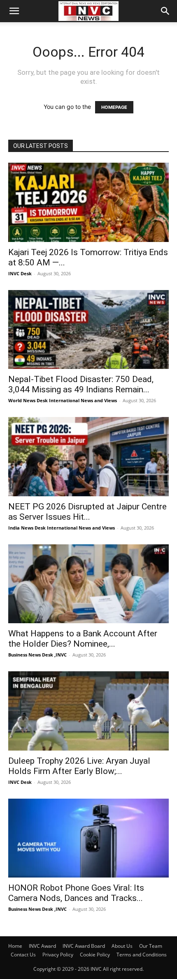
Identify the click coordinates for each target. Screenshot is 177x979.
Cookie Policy (95, 954)
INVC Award (42, 945)
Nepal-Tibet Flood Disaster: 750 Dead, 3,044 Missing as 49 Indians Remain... (81, 384)
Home (15, 945)
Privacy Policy (57, 954)
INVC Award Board (84, 945)
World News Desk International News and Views (62, 400)
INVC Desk (20, 273)
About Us (122, 945)
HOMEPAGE (114, 107)
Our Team (150, 945)
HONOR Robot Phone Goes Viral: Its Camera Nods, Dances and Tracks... (76, 893)
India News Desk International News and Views (61, 528)
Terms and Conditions (141, 954)
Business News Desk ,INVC (37, 655)
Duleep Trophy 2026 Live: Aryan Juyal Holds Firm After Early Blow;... (79, 766)
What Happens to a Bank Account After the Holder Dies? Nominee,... (82, 639)
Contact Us (23, 954)
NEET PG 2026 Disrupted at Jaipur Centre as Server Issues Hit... (87, 512)
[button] (14, 11)
